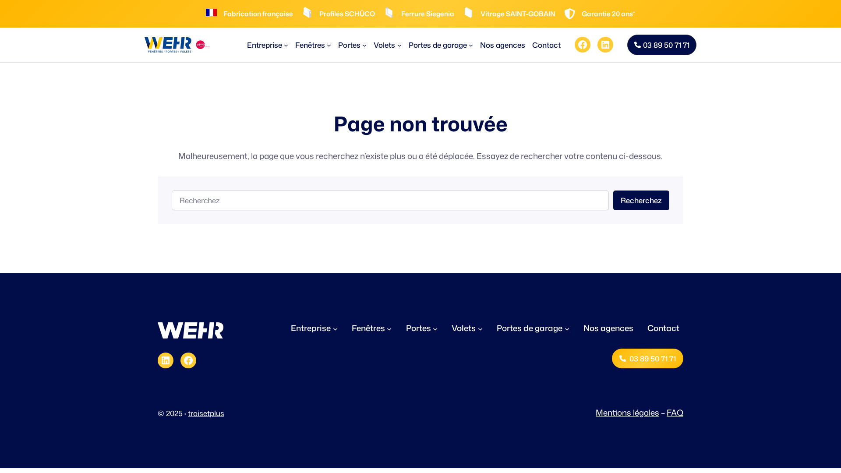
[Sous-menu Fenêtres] (329, 44)
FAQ (675, 412)
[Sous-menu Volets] (399, 44)
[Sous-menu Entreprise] (286, 44)
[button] (661, 45)
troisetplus (206, 413)
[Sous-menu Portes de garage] (471, 44)
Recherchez (641, 200)
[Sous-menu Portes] (364, 44)
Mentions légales (627, 412)
